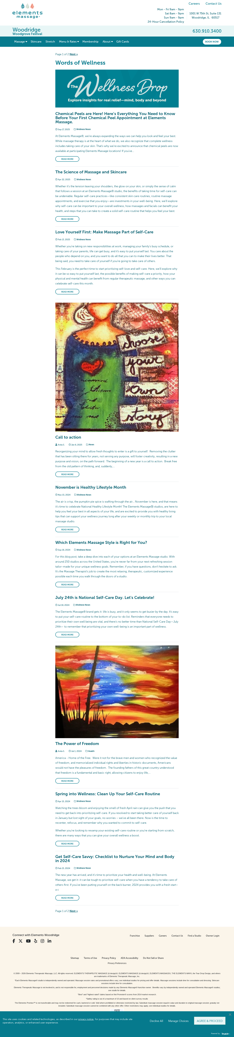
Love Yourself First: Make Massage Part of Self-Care (104, 232)
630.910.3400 (207, 31)
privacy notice (86, 1019)
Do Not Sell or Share (153, 958)
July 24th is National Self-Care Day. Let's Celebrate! (104, 597)
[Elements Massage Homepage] (30, 11)
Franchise (135, 935)
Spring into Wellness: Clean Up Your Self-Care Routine (107, 793)
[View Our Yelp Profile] (36, 941)
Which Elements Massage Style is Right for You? (101, 542)
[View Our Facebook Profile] (13, 941)
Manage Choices (178, 1021)
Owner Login (212, 935)
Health (91, 751)
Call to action (68, 437)
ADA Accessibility (129, 958)
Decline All (156, 1021)
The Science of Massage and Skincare (91, 172)
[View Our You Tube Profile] (28, 941)
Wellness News (83, 129)
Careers (194, 3)
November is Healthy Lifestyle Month (90, 487)
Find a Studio (194, 935)
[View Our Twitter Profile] (20, 941)
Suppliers (149, 935)
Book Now (212, 41)
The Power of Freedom (77, 743)
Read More (67, 159)
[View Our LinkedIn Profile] (49, 941)
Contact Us (213, 3)
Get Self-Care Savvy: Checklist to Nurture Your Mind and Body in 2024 (114, 858)
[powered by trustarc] (225, 1033)
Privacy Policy (109, 958)
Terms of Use (90, 958)
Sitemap (75, 958)
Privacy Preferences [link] (117, 963)
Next (74, 54)
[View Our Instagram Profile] (42, 941)
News (91, 444)
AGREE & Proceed (210, 1021)
